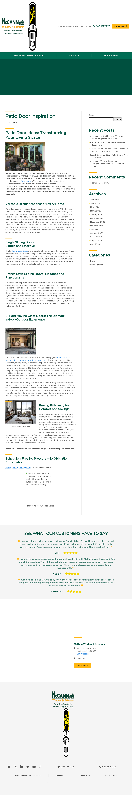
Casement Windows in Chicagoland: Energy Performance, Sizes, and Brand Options (108, 163)
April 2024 (95, 244)
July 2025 (94, 229)
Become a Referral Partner (66, 26)
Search (92, 115)
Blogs (92, 261)
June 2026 (95, 204)
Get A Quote (119, 26)
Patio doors (26, 181)
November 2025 (97, 222)
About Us (74, 56)
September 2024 (97, 237)
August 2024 (96, 241)
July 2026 (94, 200)
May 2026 (94, 207)
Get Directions (83, 654)
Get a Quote (111, 775)
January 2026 (96, 215)
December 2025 (97, 218)
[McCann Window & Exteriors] (22, 26)
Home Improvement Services (29, 56)
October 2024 (96, 233)
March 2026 (95, 211)
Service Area (111, 56)
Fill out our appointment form (18, 468)
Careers (59, 775)
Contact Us (86, 26)
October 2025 (96, 226)
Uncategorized (96, 265)
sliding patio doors (19, 251)
